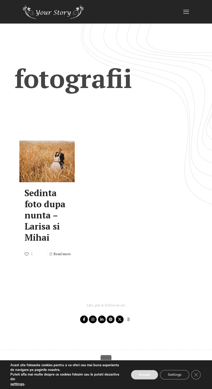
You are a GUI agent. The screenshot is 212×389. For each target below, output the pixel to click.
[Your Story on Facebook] (84, 319)
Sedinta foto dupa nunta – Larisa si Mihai (45, 215)
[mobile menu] (186, 11)
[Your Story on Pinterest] (111, 319)
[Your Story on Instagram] (93, 319)
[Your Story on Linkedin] (102, 319)
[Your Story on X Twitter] (120, 319)
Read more (62, 253)
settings (17, 383)
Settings (174, 374)
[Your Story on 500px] (128, 319)
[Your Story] (53, 11)
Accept (144, 374)
